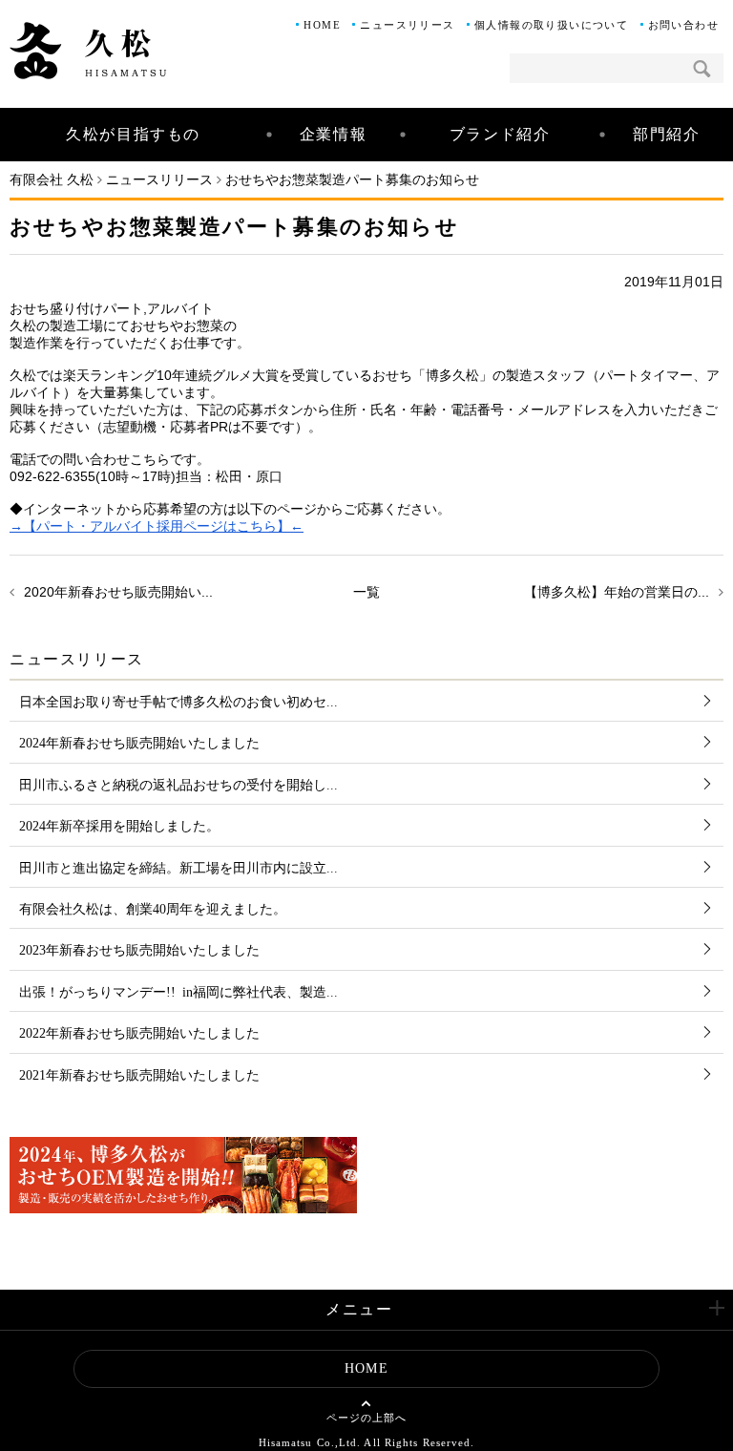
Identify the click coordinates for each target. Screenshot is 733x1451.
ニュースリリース (407, 25)
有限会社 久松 (52, 179)
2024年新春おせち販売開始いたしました (139, 741)
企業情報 (333, 134)
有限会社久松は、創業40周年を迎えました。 (152, 908)
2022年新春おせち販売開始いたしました (139, 1032)
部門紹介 (666, 134)
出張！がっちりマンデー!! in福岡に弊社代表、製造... (178, 991)
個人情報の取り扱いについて (551, 25)
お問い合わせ (683, 25)
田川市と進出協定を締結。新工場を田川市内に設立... (178, 866)
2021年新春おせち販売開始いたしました (139, 1074)
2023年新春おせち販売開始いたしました (139, 949)
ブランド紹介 (500, 134)
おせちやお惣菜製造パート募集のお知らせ (352, 179)
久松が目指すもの (133, 134)
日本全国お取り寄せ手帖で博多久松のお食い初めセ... (178, 700)
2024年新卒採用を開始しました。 (119, 824)
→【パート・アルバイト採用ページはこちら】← (157, 526)
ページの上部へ (367, 1417)
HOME (322, 25)
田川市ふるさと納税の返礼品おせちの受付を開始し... (178, 783)
